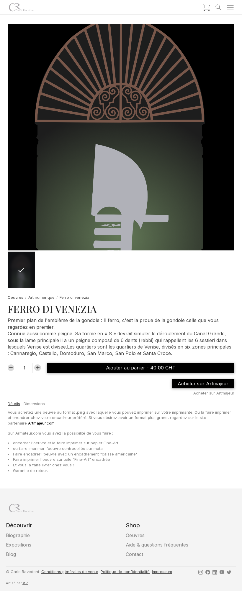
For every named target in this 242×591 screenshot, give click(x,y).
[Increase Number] (37, 367)
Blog (11, 554)
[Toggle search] (218, 7)
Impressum (162, 571)
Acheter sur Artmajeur (203, 384)
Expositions (18, 545)
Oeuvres (15, 297)
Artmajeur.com (42, 423)
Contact (134, 554)
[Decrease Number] (11, 367)
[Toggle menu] (230, 7)
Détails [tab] (14, 403)
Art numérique (41, 297)
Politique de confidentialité (125, 571)
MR (25, 583)
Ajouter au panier (140, 368)
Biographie (18, 535)
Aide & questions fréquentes (157, 545)
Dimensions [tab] (34, 403)
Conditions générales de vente (69, 571)
